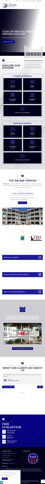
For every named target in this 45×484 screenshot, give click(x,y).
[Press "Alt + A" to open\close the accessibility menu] (1, 482)
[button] (38, 387)
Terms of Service (24, 482)
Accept (5, 478)
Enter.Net (28, 481)
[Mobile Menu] (42, 5)
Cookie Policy (7, 475)
